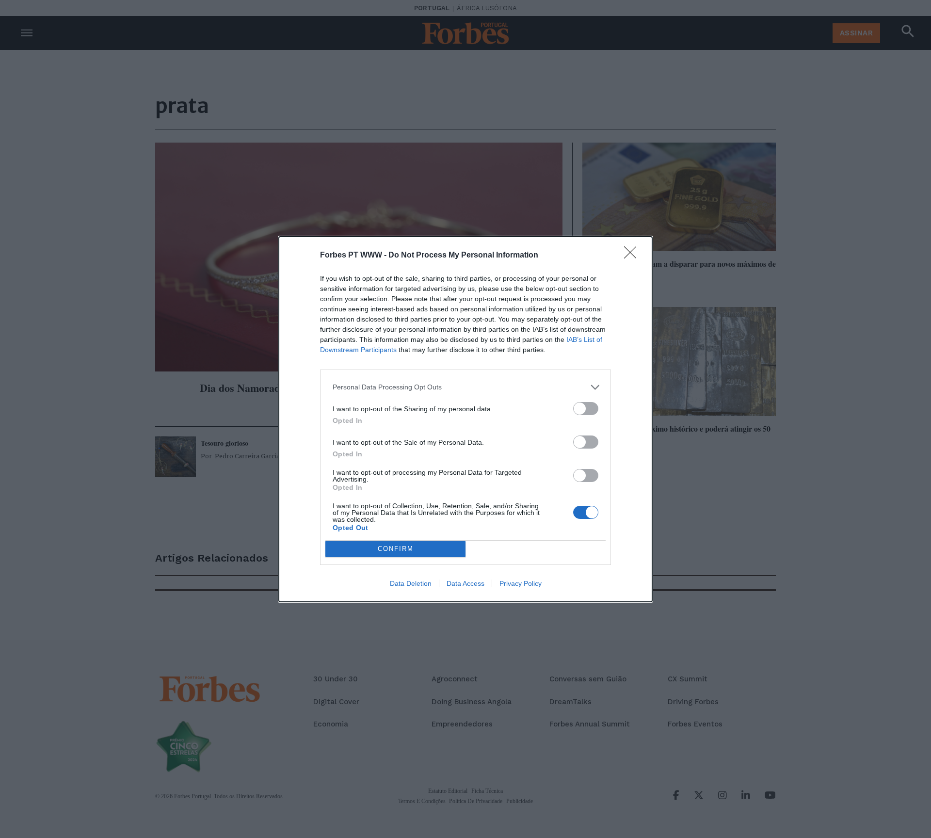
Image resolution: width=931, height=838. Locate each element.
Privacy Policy (520, 583)
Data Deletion (411, 583)
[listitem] (465, 387)
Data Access (465, 583)
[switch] (585, 408)
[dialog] (465, 419)
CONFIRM (396, 548)
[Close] (633, 255)
